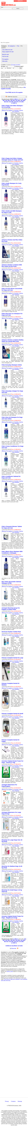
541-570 (16, 101)
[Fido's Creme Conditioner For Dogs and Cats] (6, 467)
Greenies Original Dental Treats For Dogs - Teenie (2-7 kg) (12, 761)
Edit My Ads (20, 0)
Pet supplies (5, 59)
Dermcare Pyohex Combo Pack (11, 631)
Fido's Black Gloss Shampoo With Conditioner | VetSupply (12, 552)
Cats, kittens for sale (7, 49)
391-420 (12, 100)
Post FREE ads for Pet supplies (14, 92)
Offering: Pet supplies (7, 110)
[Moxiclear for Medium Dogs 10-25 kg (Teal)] (6, 882)
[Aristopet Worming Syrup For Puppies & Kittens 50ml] (6, 622)
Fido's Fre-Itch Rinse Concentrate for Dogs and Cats (12, 289)
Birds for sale (5, 54)
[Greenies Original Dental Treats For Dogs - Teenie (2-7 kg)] (6, 778)
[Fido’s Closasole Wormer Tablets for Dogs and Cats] (6, 540)
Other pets (4, 61)
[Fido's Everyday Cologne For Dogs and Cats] (6, 408)
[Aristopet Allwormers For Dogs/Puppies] (6, 803)
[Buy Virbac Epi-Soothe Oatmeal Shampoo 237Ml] (6, 601)
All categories (11, 46)
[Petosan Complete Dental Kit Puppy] (6, 753)
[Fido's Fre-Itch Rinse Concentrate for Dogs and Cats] (6, 308)
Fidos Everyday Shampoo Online (12, 365)
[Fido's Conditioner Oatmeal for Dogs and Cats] (6, 498)
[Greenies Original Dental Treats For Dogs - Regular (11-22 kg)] (6, 933)
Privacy (7, 1101)
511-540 (11, 101)
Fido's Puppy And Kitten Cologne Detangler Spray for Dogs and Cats (12, 159)
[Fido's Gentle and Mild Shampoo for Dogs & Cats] (6, 230)
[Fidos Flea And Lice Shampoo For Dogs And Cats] (6, 330)
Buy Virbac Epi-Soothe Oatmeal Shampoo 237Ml (11, 582)
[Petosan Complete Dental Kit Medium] (6, 711)
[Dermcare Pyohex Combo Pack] (6, 646)
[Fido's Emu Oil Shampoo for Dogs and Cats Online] (6, 439)
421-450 (18, 100)
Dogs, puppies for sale (8, 51)
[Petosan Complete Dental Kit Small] (6, 737)
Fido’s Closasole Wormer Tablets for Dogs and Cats (12, 527)
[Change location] (15, 64)
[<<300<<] (15, 99)
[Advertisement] (14, 25)
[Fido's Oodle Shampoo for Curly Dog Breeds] (6, 202)
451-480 (23, 100)
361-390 (7, 100)
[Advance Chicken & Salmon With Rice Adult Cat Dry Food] (6, 282)
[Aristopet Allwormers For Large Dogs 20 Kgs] (6, 830)
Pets (18, 46)
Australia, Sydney (18, 110)
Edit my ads (10, 971)
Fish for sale (5, 56)
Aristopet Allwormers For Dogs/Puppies (9, 785)
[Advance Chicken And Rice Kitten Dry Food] (6, 258)
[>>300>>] (14, 103)
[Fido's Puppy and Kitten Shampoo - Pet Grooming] (6, 128)
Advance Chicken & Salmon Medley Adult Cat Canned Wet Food (12, 340)
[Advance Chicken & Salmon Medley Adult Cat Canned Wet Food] (6, 359)
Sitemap (20, 1101)
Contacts (13, 1101)
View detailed (15, 111)
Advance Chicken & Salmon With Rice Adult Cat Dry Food (12, 265)
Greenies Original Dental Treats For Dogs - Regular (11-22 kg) (12, 917)
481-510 (6, 101)
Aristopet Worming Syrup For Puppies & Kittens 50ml (11, 608)
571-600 (21, 101)
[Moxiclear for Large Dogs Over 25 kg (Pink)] (6, 855)
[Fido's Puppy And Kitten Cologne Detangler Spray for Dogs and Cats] (6, 177)
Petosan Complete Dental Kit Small (12, 713)
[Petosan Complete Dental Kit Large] (6, 681)
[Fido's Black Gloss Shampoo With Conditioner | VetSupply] (6, 576)
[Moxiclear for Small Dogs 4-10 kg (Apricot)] (6, 906)
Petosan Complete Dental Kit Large (12, 658)
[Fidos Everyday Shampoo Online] (6, 384)
